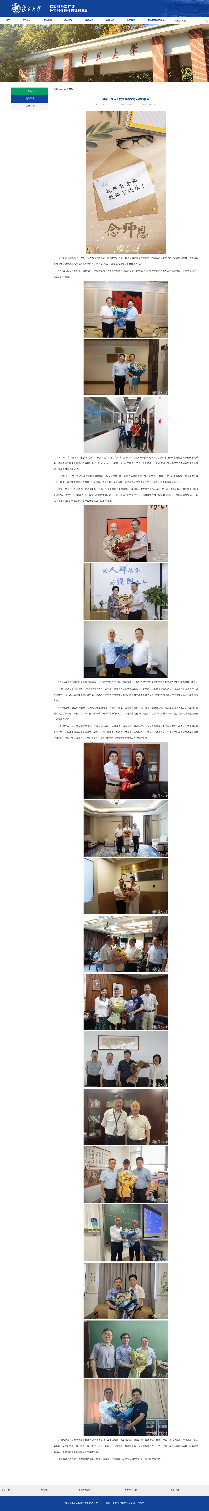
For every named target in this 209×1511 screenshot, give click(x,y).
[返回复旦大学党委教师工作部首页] (49, 13)
